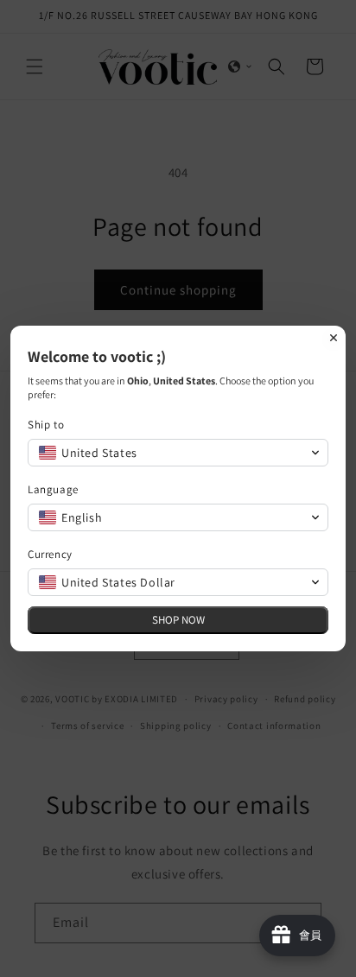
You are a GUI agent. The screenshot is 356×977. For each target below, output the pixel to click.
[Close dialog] (333, 337)
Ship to (46, 424)
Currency (50, 554)
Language (53, 489)
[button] (178, 452)
